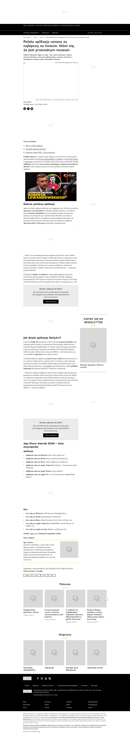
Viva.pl (25, 707)
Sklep (25, 25)
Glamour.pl (48, 702)
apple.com (33, 534)
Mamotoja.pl (26, 704)
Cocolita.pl (69, 707)
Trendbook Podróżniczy (67, 25)
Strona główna (27, 37)
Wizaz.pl (47, 707)
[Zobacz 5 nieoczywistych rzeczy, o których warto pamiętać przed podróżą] (54, 598)
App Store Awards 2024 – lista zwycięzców (40, 152)
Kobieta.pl (69, 702)
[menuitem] (31, 33)
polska (44, 575)
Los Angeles (47, 366)
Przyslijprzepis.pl (92, 704)
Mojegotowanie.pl (93, 702)
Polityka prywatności (48, 685)
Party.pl (47, 704)
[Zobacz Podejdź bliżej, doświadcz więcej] (33, 598)
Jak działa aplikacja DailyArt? (36, 149)
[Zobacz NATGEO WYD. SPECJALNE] (75, 652)
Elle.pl (24, 702)
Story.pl (90, 707)
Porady (41, 37)
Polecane (77, 25)
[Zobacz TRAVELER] (54, 652)
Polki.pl (68, 704)
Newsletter (31, 25)
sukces (52, 575)
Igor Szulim (27, 102)
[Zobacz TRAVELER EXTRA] (97, 652)
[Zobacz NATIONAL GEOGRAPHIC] (33, 652)
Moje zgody (94, 685)
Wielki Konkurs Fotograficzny (51, 25)
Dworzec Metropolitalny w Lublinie (50, 159)
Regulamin (36, 685)
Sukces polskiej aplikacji (34, 146)
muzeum (36, 575)
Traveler (35, 37)
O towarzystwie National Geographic (67, 685)
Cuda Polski (38, 25)
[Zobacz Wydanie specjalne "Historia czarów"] (93, 345)
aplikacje (27, 575)
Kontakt (27, 685)
